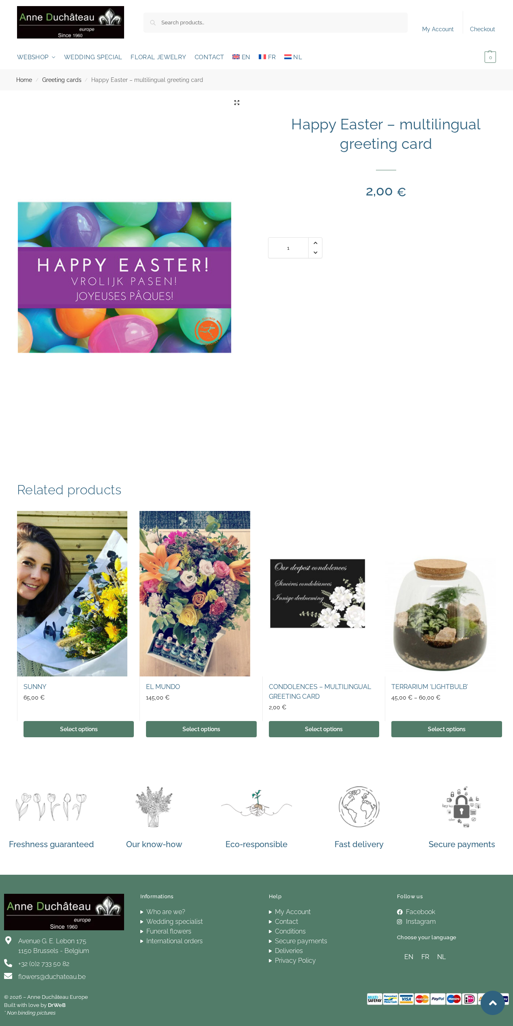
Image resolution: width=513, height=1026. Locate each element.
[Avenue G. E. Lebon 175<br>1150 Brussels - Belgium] (8, 940)
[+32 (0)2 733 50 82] (8, 963)
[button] (478, 57)
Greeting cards (62, 80)
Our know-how (154, 844)
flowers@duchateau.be (52, 977)
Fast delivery (359, 844)
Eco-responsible (256, 844)
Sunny (35, 687)
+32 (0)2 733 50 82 (43, 964)
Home (24, 80)
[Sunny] (72, 594)
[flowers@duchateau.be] (8, 976)
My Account (438, 29)
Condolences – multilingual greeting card (320, 691)
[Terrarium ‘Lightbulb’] (440, 594)
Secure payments (462, 844)
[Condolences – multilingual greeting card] (317, 594)
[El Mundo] (195, 594)
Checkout (482, 29)
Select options (79, 729)
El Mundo (163, 687)
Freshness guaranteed (51, 844)
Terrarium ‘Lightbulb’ (429, 687)
